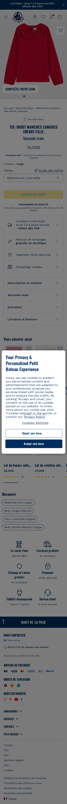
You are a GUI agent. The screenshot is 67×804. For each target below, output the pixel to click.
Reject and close (32, 433)
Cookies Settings (35, 423)
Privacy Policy (34, 417)
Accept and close (34, 444)
